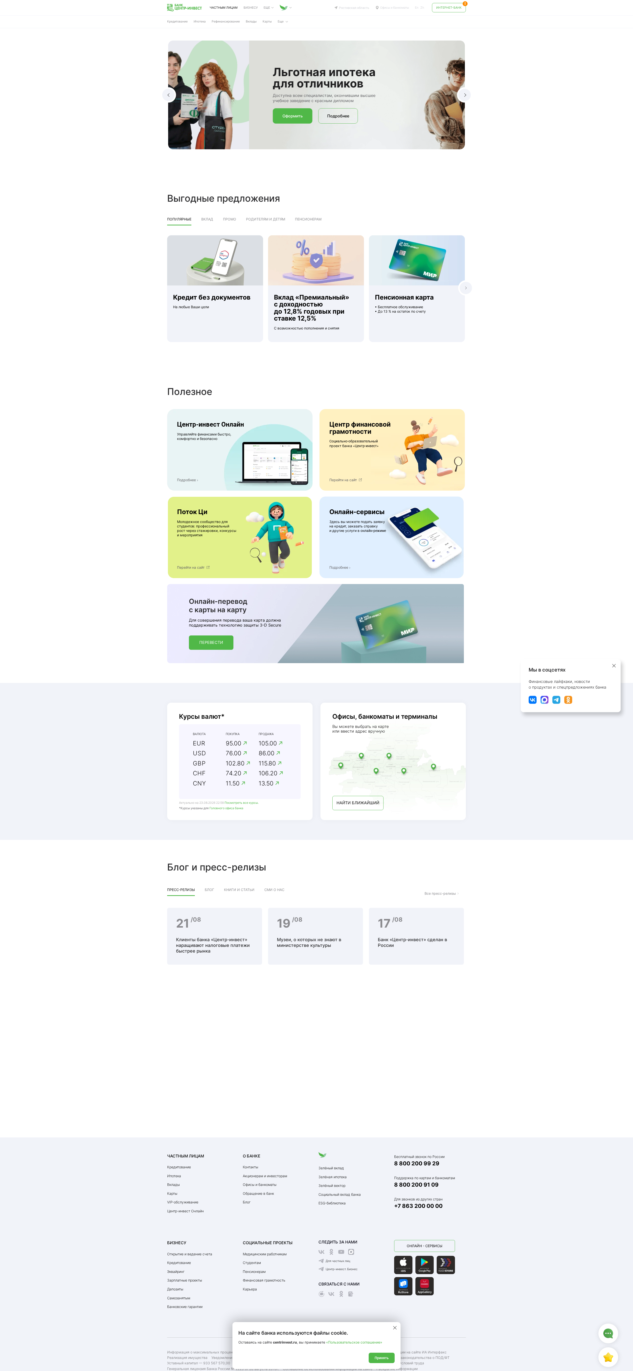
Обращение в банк (258, 1193)
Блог (209, 890)
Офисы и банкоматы (394, 7)
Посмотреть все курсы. (242, 803)
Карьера (250, 1289)
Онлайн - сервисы (424, 1246)
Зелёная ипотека (332, 1177)
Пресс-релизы (181, 890)
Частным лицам (224, 7)
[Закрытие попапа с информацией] (614, 665)
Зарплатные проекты (184, 1280)
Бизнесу (251, 7)
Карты (172, 1193)
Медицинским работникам (265, 1254)
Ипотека (174, 1176)
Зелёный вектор (331, 1185)
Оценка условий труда (404, 1363)
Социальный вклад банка (339, 1194)
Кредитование (179, 1167)
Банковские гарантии (185, 1307)
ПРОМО (229, 219)
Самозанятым (178, 1298)
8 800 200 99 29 (416, 1163)
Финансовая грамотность (264, 1280)
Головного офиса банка (226, 808)
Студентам (252, 1263)
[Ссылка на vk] (533, 700)
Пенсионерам (308, 219)
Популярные (179, 219)
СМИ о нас (274, 890)
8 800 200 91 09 (416, 1184)
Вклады (251, 21)
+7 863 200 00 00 (418, 1206)
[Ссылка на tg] (556, 700)
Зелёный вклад (331, 1168)
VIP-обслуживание (182, 1202)
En (416, 7)
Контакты (250, 1167)
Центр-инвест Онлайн (185, 1211)
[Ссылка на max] (544, 700)
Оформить (212, 115)
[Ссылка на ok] (568, 700)
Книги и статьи (239, 890)
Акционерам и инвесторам (265, 1176)
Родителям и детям (265, 219)
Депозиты (175, 1289)
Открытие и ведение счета (189, 1254)
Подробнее (257, 115)
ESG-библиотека (332, 1203)
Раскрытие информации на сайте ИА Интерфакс (405, 1352)
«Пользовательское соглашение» (354, 1342)
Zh (422, 7)
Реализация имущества (187, 1357)
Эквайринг (175, 1271)
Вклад (207, 219)
